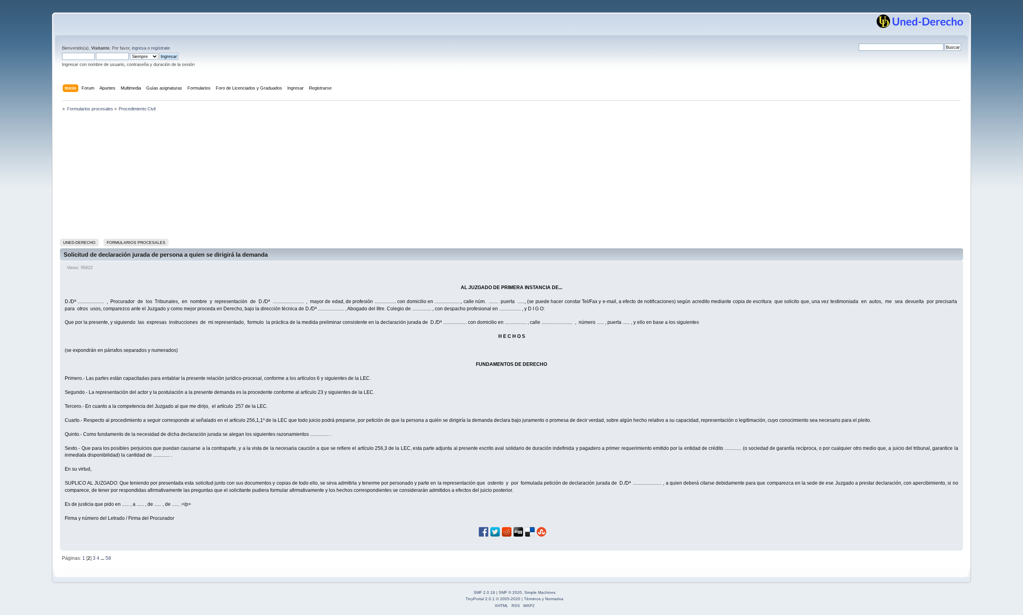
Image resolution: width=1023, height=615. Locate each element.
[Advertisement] (511, 177)
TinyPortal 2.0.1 (480, 599)
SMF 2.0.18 (484, 592)
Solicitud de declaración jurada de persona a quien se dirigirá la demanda (166, 254)
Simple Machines (539, 592)
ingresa (139, 48)
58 (108, 558)
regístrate (160, 48)
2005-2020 (510, 599)
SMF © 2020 (510, 592)
